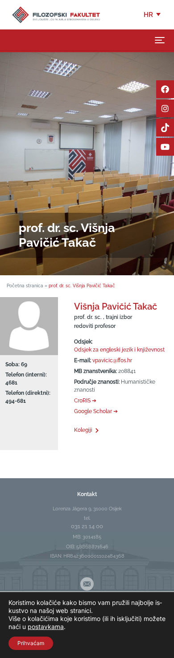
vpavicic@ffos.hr (112, 360)
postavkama (46, 626)
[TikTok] (165, 128)
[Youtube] (165, 147)
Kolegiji (83, 430)
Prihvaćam (30, 643)
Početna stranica (25, 285)
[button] (152, 15)
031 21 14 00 (87, 526)
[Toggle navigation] (160, 40)
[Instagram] (165, 108)
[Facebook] (165, 89)
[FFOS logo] (55, 14)
